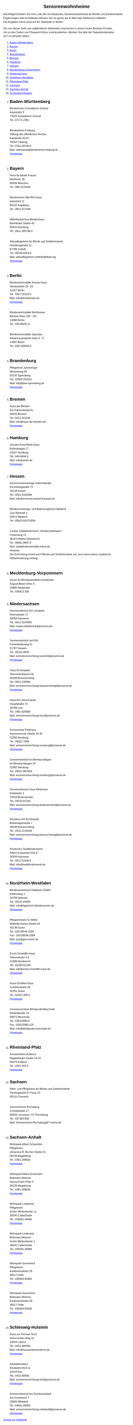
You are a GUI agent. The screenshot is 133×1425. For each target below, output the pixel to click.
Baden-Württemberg (21, 42)
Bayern (14, 46)
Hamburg (15, 62)
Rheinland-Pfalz (19, 81)
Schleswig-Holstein (21, 93)
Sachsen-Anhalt (19, 89)
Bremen (14, 58)
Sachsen (15, 85)
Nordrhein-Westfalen (22, 77)
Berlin (13, 50)
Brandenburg (17, 54)
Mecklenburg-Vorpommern (25, 69)
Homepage (16, 153)
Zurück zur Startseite (15, 1419)
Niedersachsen (18, 73)
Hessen (14, 66)
